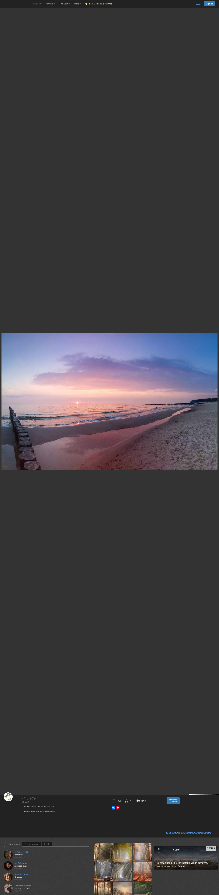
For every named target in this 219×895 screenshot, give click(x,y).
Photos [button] (36, 4)
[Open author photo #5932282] (123, 872)
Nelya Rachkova (21, 874)
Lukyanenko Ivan (21, 852)
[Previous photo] (3, 389)
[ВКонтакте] (113, 807)
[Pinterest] (117, 807)
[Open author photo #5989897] (103, 872)
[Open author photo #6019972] (103, 852)
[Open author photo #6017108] (123, 852)
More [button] (77, 4)
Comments (14, 844)
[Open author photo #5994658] (142, 852)
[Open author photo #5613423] (103, 891)
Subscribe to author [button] (173, 801)
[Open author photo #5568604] (123, 891)
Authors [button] (50, 4)
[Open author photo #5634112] (142, 872)
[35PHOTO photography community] (16, 3)
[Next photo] (216, 389)
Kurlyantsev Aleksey (22, 885)
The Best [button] (64, 4)
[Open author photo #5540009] (142, 891)
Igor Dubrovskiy (20, 863)
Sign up (209, 4)
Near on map (32, 844)
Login (198, 4)
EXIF (47, 844)
